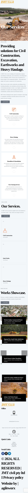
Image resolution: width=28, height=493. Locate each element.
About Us (14, 443)
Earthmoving (7, 323)
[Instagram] (6, 453)
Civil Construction (9, 321)
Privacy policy (13, 477)
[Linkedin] (9, 453)
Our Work (14, 445)
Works (13, 323)
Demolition (18, 321)
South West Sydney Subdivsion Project (13, 377)
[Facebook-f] (3, 453)
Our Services (8, 20)
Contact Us (14, 446)
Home (2, 20)
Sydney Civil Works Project (11, 397)
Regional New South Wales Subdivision (13, 339)
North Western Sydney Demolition (12, 358)
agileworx (8, 488)
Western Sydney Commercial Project (13, 320)
